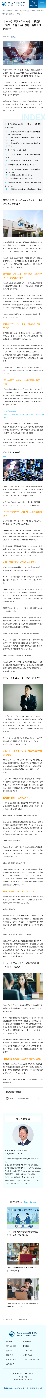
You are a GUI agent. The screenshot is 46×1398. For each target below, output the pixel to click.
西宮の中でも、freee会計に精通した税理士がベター (23, 138)
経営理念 (9, 1341)
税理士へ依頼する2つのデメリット (20, 178)
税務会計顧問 (11, 1346)
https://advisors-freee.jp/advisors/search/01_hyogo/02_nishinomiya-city (23, 414)
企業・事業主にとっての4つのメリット (22, 160)
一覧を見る (23, 1319)
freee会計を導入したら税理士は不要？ (20, 164)
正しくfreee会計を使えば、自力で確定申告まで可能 (23, 170)
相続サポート (11, 1359)
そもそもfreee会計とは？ (15, 150)
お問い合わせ (28, 1355)
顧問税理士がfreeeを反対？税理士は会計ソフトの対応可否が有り (23, 133)
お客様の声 (10, 1364)
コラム (13, 37)
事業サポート (11, 1355)
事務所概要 (27, 1341)
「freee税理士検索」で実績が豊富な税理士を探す (23, 144)
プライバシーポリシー (31, 1359)
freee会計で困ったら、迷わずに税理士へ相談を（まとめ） (23, 184)
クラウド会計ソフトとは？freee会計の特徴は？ (23, 156)
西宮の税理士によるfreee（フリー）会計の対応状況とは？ (23, 126)
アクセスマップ (28, 1350)
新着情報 (26, 1346)
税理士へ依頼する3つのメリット (20, 175)
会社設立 (9, 1350)
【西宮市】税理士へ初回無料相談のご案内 (23, 189)
